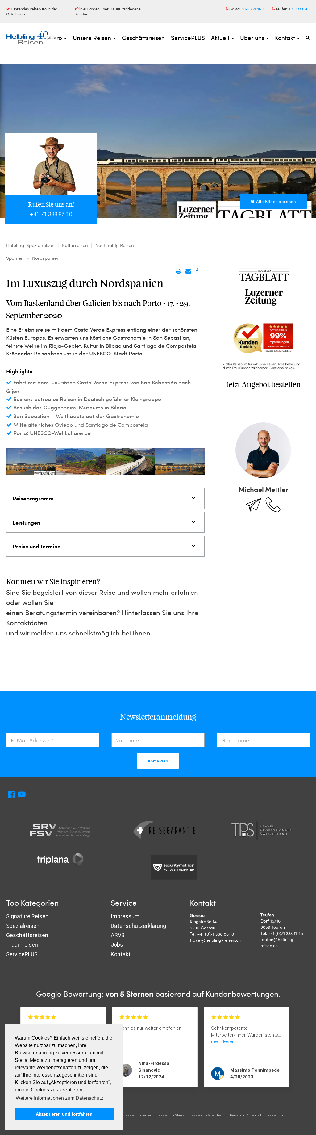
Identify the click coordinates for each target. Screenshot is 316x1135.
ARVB (118, 935)
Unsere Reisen (93, 37)
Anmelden (158, 761)
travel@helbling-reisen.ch (215, 940)
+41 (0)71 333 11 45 (285, 933)
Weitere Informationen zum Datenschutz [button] (59, 1098)
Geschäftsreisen (143, 37)
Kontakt (286, 37)
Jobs (117, 944)
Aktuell (221, 37)
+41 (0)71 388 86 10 (216, 934)
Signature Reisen (27, 916)
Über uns (253, 37)
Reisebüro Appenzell (245, 1115)
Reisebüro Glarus (171, 1115)
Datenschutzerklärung (138, 926)
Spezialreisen (23, 926)
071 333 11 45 (299, 8)
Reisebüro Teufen (138, 1115)
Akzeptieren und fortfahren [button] (64, 1114)
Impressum (125, 916)
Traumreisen (22, 944)
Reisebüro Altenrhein (207, 1115)
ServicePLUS (188, 37)
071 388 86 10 (254, 8)
